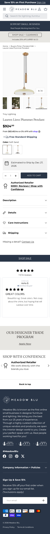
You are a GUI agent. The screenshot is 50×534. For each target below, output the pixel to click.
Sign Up (41, 2)
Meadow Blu (14, 523)
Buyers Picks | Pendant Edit (22, 46)
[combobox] (25, 16)
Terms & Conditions (25, 527)
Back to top (25, 384)
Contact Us (28, 241)
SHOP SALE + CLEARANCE (25, 35)
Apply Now (25, 344)
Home (5, 46)
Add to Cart (34, 175)
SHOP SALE (25, 258)
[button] (45, 9)
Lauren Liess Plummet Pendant (16, 48)
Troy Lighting (9, 114)
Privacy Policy (9, 527)
